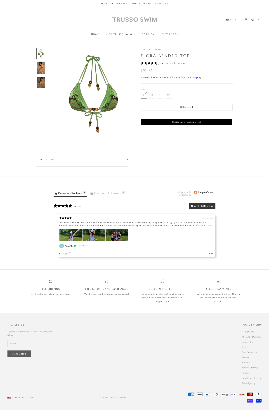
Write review (203, 206)
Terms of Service (250, 367)
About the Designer (251, 336)
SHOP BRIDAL (147, 34)
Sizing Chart (248, 331)
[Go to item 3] (40, 82)
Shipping (246, 362)
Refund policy (248, 383)
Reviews (246, 372)
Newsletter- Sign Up (252, 378)
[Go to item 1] (40, 53)
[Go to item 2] (40, 67)
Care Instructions (250, 352)
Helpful (64, 253)
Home (95, 34)
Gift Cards (170, 34)
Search (245, 347)
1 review (169, 63)
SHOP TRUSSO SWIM (119, 34)
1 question (180, 63)
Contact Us (247, 341)
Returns (245, 357)
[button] (187, 122)
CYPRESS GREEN (151, 49)
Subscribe (19, 353)
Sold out (187, 107)
